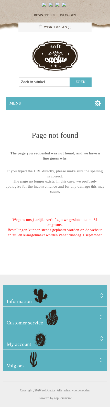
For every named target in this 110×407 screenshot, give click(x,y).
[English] (45, 7)
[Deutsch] (65, 7)
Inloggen (68, 15)
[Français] (58, 7)
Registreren (44, 15)
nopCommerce (63, 398)
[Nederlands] (52, 7)
